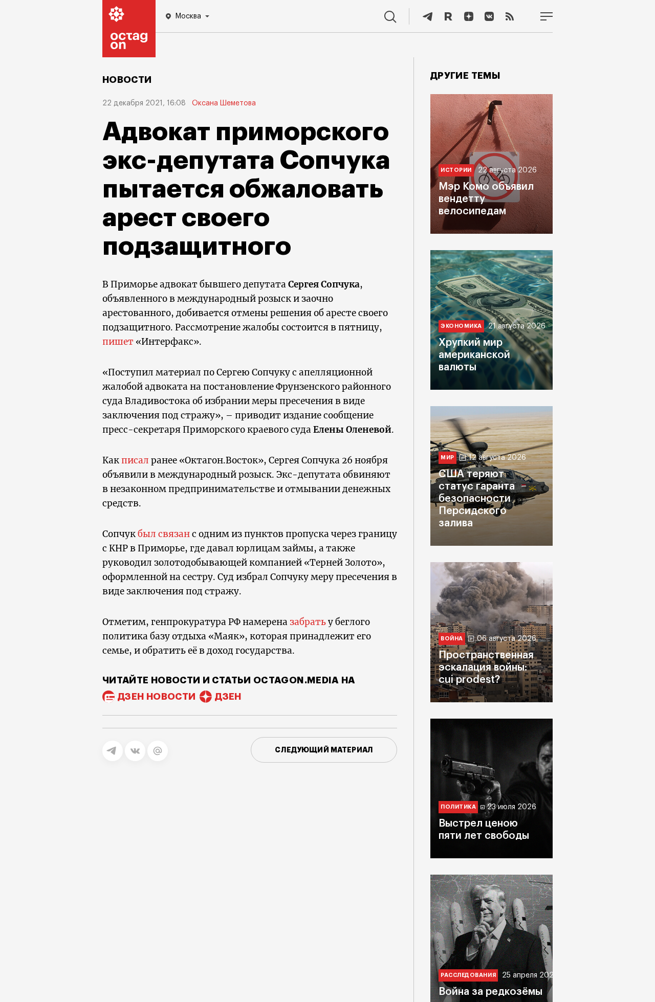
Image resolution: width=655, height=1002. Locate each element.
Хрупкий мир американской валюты (474, 355)
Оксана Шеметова (224, 103)
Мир (447, 457)
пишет (118, 341)
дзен (228, 696)
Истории (456, 170)
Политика (458, 807)
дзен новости (156, 696)
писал (135, 460)
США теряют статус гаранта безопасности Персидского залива (477, 498)
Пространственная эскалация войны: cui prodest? (486, 667)
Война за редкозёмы (490, 992)
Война (452, 638)
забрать (308, 622)
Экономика (461, 326)
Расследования (468, 975)
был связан (164, 534)
